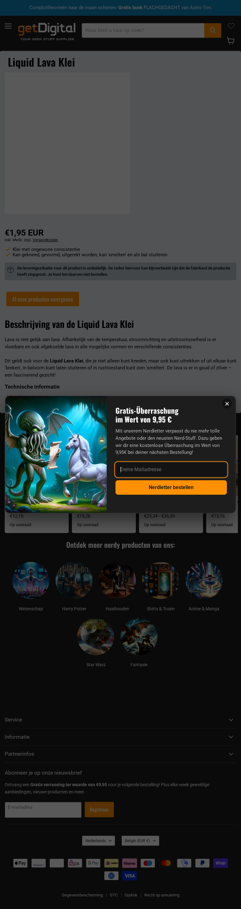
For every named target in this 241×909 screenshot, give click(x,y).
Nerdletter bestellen (171, 487)
